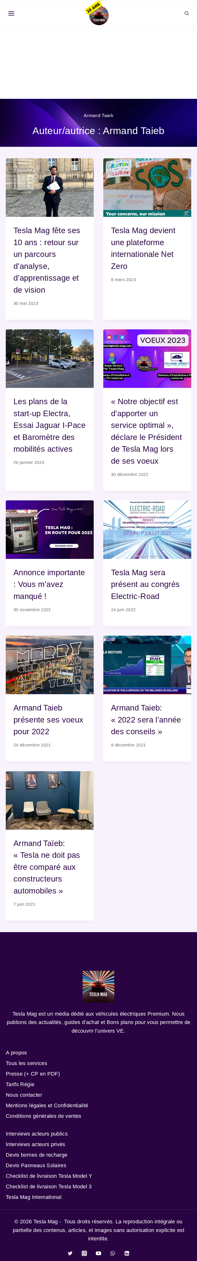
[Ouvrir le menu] (11, 13)
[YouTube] (98, 1253)
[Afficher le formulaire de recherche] (186, 13)
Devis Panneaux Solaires (36, 1165)
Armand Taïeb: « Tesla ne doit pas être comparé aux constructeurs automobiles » (46, 867)
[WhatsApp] (112, 1253)
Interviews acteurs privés (35, 1144)
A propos (16, 1053)
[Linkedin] (127, 1253)
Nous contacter (24, 1095)
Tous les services (26, 1063)
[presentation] (50, 187)
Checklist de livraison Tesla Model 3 (49, 1187)
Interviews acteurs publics (37, 1134)
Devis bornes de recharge (36, 1155)
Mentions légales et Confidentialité (47, 1105)
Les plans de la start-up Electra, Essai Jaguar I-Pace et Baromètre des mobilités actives (49, 425)
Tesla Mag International (34, 1197)
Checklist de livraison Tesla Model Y (49, 1176)
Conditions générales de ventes (43, 1116)
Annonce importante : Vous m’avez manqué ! (49, 584)
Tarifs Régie (20, 1084)
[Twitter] (70, 1253)
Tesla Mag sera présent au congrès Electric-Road (145, 584)
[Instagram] (84, 1253)
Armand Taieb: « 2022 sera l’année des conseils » (146, 719)
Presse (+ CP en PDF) (33, 1074)
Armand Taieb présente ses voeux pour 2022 (48, 719)
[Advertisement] (98, 62)
